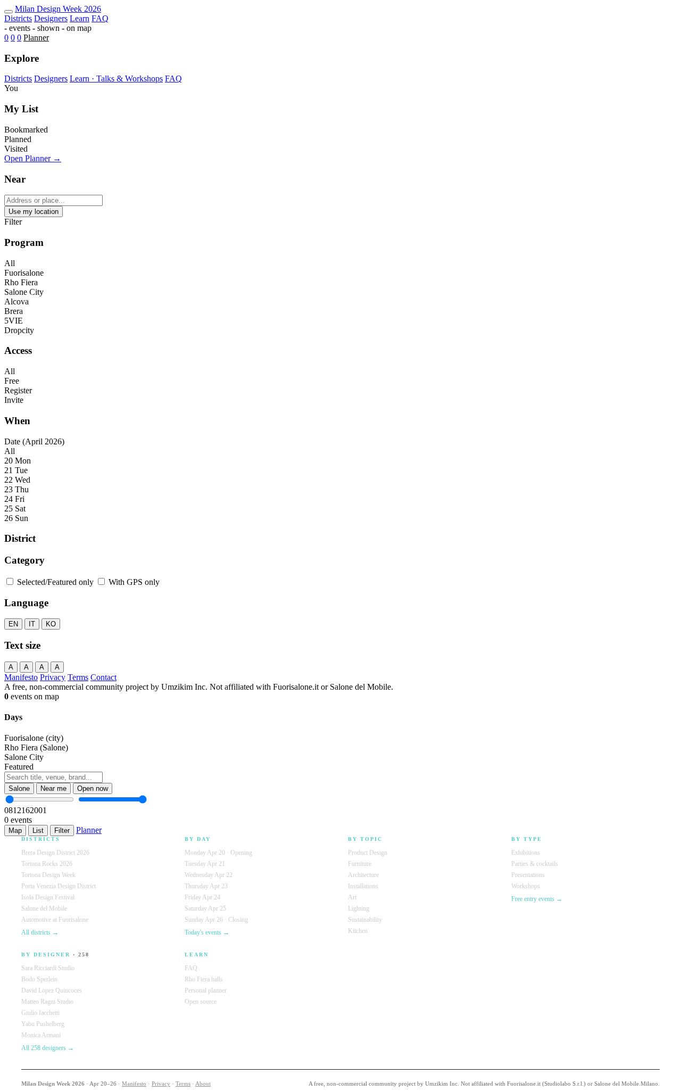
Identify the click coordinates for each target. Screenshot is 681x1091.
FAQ (100, 18)
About (203, 1083)
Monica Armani (41, 1035)
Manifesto (21, 677)
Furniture (359, 863)
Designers (51, 18)
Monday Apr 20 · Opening (218, 852)
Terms (78, 677)
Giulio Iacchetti (40, 1012)
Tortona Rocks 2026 (46, 863)
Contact (103, 677)
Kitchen (358, 931)
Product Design (367, 852)
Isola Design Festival (47, 897)
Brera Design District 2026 (55, 852)
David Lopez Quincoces (51, 990)
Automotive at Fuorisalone (54, 919)
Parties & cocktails (534, 863)
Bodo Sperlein (39, 979)
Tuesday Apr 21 (205, 863)
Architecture (363, 875)
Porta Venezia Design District (58, 886)
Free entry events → (536, 899)
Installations (363, 886)
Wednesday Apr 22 (208, 875)
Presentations (528, 875)
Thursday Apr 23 (206, 886)
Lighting (358, 908)
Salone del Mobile (44, 908)
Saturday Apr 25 (205, 908)
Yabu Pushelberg (42, 1024)
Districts (18, 18)
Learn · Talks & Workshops (116, 78)
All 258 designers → (47, 1048)
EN (13, 624)
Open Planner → (32, 158)
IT (32, 624)
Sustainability (365, 919)
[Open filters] (8, 11)
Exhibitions (525, 852)
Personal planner (206, 990)
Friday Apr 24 (202, 897)
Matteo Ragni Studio (47, 1001)
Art (352, 897)
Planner (36, 37)
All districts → (40, 932)
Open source (201, 1001)
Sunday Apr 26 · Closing (216, 919)
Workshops (525, 886)
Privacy (52, 677)
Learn (79, 18)
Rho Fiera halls (204, 979)
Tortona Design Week (48, 875)
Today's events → (207, 932)
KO (51, 624)
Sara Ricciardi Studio (47, 968)
